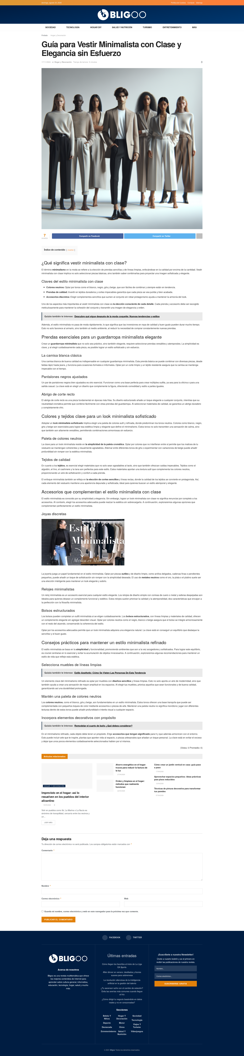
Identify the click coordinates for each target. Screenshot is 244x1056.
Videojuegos (137, 1031)
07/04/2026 (159, 795)
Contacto (191, 2)
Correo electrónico (51, 898)
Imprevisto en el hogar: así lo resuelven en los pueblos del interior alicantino (65, 797)
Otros (122, 1027)
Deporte (107, 1022)
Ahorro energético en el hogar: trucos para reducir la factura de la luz (131, 767)
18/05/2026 (47, 805)
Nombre (46, 885)
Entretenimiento (172, 27)
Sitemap (199, 2)
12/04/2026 (159, 783)
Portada (45, 35)
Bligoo (112, 1050)
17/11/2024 (46, 62)
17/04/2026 (159, 771)
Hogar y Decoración (58, 35)
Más (194, 27)
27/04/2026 (121, 774)
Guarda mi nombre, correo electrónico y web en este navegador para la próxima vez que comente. (91, 911)
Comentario (48, 850)
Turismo (147, 27)
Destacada (107, 1027)
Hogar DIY (95, 27)
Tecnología (72, 27)
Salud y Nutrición (122, 27)
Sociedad (50, 27)
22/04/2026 (121, 791)
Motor (122, 1022)
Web (126, 898)
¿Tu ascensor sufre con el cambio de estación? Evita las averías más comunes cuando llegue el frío (122, 991)
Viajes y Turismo (137, 1025)
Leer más (48, 822)
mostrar (71, 249)
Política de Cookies (178, 2)
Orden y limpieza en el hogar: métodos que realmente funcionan (130, 783)
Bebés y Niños (107, 1017)
